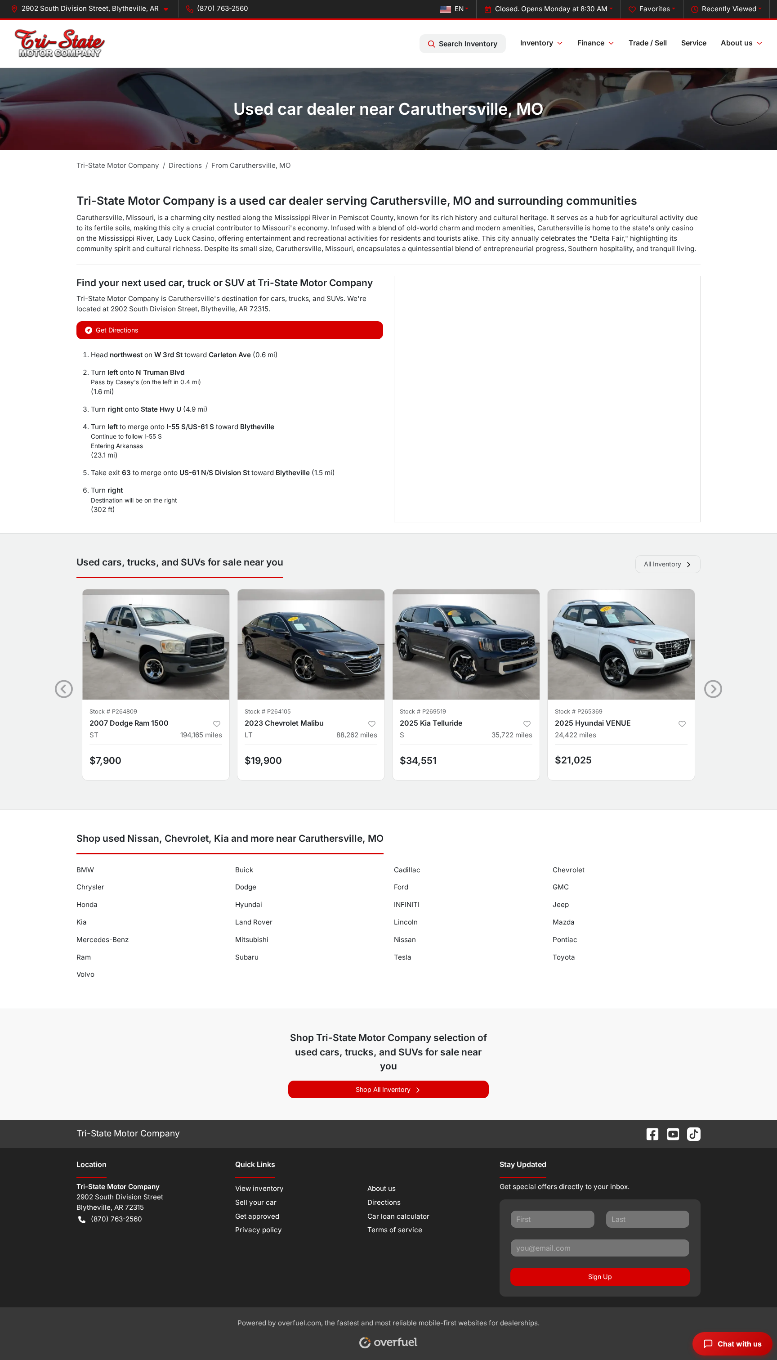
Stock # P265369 (579, 711)
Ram (83, 957)
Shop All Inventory (383, 1089)
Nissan (405, 939)
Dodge (245, 887)
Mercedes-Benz (102, 939)
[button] (93, 9)
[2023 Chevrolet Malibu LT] (310, 644)
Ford (401, 887)
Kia (81, 922)
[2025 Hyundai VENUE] (621, 644)
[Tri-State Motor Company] (59, 43)
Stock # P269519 (423, 711)
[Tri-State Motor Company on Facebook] (649, 1133)
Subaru (247, 957)
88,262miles (356, 735)
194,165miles (201, 735)
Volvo (85, 974)
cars (278, 298)
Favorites (654, 8)
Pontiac (565, 939)
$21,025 (573, 760)
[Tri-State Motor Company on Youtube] (669, 1133)
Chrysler (90, 887)
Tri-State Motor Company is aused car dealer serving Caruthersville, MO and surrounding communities (356, 200)
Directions (384, 1202)
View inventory (259, 1188)
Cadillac (407, 870)
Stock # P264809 (113, 711)
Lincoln (406, 922)
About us (381, 1188)
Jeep (561, 904)
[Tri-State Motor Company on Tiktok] (690, 1133)
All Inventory (662, 564)
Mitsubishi (251, 939)
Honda (87, 904)
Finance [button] (590, 42)
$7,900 (105, 760)
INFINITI (407, 904)
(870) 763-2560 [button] (222, 8)
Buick (244, 870)
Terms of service (394, 1229)
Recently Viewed (729, 8)
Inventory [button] (536, 42)
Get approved (257, 1216)
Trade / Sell (648, 42)
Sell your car (256, 1202)
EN (459, 8)
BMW (85, 870)
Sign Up (600, 1276)
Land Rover (253, 922)
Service (693, 42)
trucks (299, 298)
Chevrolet (569, 870)
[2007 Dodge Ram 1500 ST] (155, 644)
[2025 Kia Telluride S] (466, 644)
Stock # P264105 (268, 711)
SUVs (335, 298)
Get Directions (117, 330)
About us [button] (737, 42)
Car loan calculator (398, 1216)
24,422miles (575, 735)
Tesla (402, 957)
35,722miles (511, 735)
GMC (561, 887)
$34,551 (418, 760)
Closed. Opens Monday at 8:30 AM (551, 8)
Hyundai (248, 904)
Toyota (564, 957)
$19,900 (263, 760)
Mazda (564, 922)
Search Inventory (468, 43)
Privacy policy (258, 1229)
